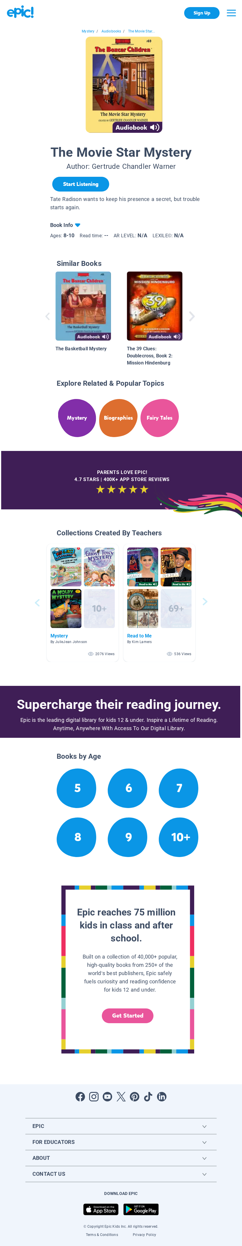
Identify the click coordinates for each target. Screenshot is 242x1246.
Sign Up (202, 13)
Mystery (88, 31)
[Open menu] (231, 13)
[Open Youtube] (107, 1096)
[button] (83, 603)
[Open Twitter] (121, 1096)
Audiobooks (111, 31)
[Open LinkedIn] (161, 1096)
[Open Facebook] (80, 1096)
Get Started (127, 1016)
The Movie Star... (141, 31)
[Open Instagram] (94, 1096)
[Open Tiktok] (148, 1096)
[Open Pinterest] (134, 1096)
